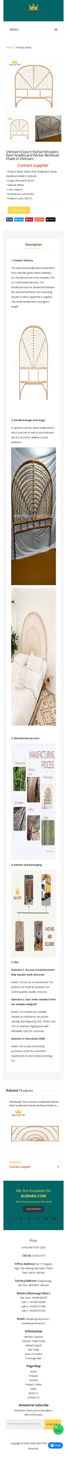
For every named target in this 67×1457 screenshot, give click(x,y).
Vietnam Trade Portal (33, 1341)
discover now (33, 1209)
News (33, 1388)
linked (51, 219)
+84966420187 (39, 1297)
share (40, 219)
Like (10, 219)
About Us (33, 1393)
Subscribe (52, 1424)
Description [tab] (33, 244)
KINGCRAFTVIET (38, 1443)
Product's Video (33, 1384)
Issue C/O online (33, 1354)
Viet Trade (33, 1349)
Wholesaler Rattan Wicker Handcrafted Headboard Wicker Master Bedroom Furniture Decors (31, 1103)
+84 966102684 (37, 1302)
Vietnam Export (33, 1345)
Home (9, 47)
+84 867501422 (37, 1310)
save (29, 219)
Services (33, 1380)
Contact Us (34, 1397)
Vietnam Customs (33, 1336)
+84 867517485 (37, 1306)
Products (33, 1375)
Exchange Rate (33, 1358)
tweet (20, 219)
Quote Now (19, 210)
